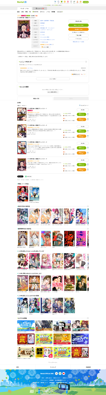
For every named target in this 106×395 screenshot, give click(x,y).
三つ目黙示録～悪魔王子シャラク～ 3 (37, 142)
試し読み (83, 109)
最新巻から (24, 105)
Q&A (43, 378)
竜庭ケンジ (54, 314)
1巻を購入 (78, 29)
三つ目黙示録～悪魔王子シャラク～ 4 (37, 159)
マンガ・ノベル (24, 8)
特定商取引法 (36, 382)
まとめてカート (84, 105)
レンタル (42, 34)
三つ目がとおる (44, 42)
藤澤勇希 (46, 20)
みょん (42, 314)
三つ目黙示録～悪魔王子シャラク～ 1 (37, 108)
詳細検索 (88, 367)
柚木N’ (42, 20)
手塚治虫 (52, 20)
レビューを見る (52, 78)
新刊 (18, 367)
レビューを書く (46, 47)
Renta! (18, 179)
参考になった (76, 74)
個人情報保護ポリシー (60, 380)
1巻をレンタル (78, 25)
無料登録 (86, 2)
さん (30, 68)
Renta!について (31, 378)
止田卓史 (30, 314)
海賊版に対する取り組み (61, 382)
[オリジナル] (35, 11)
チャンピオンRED (44, 37)
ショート (40, 8)
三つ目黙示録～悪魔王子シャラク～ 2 (37, 125)
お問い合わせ (49, 378)
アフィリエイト (44, 380)
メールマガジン (74, 378)
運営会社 (71, 382)
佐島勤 (18, 314)
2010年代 (42, 32)
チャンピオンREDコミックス (47, 39)
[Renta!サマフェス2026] (25, 2)
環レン (65, 314)
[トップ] (20, 2)
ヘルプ (38, 378)
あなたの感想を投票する (52, 92)
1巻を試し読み (78, 21)
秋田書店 (42, 23)
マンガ (42, 25)
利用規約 (51, 380)
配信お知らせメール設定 (78, 41)
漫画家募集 (52, 382)
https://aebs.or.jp (37, 392)
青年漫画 (42, 28)
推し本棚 (79, 35)
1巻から (19, 105)
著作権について (44, 382)
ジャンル (59, 11)
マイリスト (79, 38)
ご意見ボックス (65, 378)
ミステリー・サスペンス (46, 29)
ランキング (53, 367)
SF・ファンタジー (50, 28)
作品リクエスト (56, 378)
